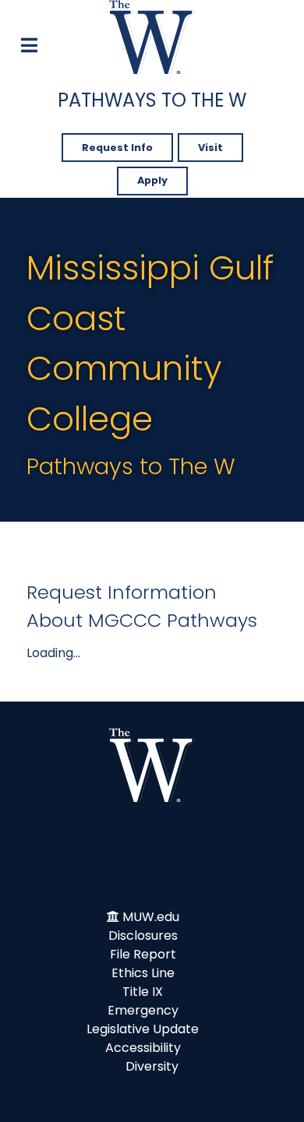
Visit (210, 147)
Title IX (142, 992)
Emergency (143, 1010)
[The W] (152, 37)
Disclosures (143, 935)
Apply (152, 180)
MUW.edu (150, 917)
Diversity (152, 1066)
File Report (143, 954)
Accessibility (143, 1048)
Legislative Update (143, 1029)
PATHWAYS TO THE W (152, 100)
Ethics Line (143, 973)
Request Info (117, 147)
